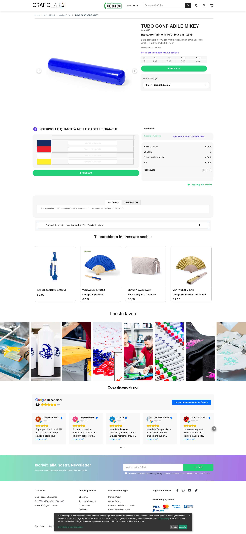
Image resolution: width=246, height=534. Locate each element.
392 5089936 (58, 501)
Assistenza (132, 5)
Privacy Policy (156, 473)
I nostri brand (85, 505)
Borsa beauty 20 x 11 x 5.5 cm (142, 294)
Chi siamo (83, 497)
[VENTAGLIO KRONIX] (100, 266)
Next (135, 71)
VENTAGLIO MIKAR (183, 290)
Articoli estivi (49, 15)
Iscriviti (198, 467)
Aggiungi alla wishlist (201, 185)
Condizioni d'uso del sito (119, 510)
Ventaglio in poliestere (92, 294)
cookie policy (163, 518)
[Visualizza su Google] (38, 419)
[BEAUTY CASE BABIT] (145, 266)
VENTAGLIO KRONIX (93, 290)
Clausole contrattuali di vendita (122, 505)
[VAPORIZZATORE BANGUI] (55, 266)
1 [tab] (84, 117)
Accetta (182, 527)
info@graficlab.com (49, 505)
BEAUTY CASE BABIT (139, 290)
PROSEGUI (175, 68)
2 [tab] (89, 117)
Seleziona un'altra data (152, 136)
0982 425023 (45, 501)
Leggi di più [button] (41, 439)
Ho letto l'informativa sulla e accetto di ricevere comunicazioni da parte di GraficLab (168, 473)
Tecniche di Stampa (87, 501)
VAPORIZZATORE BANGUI (51, 290)
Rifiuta (174, 527)
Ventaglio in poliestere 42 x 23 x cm (189, 294)
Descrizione (113, 202)
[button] (2, 351)
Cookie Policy (114, 501)
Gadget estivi (64, 15)
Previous (39, 71)
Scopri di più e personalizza (70, 527)
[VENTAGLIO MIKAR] (191, 266)
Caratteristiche (131, 202)
